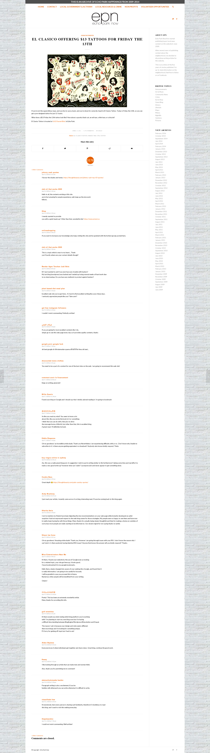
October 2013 (160, 154)
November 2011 (161, 214)
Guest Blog (159, 102)
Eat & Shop (159, 100)
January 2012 (160, 209)
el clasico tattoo (80, 136)
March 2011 (159, 235)
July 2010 (158, 256)
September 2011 (161, 219)
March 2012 (159, 204)
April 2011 (159, 232)
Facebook (162, 75)
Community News (161, 94)
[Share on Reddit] (110, 148)
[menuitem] (41, 7)
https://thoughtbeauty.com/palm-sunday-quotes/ (70, 482)
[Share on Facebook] (43, 148)
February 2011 (160, 238)
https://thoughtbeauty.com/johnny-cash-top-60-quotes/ (83, 178)
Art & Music (159, 92)
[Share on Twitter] (65, 148)
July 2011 (158, 224)
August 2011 (160, 222)
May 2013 (159, 167)
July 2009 (158, 287)
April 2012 (159, 201)
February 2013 (160, 175)
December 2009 (161, 274)
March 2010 (159, 266)
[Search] (172, 7)
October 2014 (160, 136)
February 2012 (160, 206)
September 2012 (161, 188)
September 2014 (161, 139)
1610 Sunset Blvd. (59, 121)
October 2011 (160, 217)
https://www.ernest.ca (92, 219)
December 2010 (161, 243)
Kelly (100, 131)
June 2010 (159, 258)
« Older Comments (37, 169)
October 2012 (160, 185)
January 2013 (160, 178)
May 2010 (159, 261)
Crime (157, 97)
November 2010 (161, 245)
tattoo (103, 136)
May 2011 (159, 230)
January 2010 (160, 271)
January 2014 (160, 149)
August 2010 (160, 253)
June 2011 (159, 227)
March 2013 (159, 172)
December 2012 (161, 180)
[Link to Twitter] (173, 19)
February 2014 (160, 146)
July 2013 (158, 162)
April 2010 (159, 264)
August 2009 (160, 284)
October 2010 (160, 248)
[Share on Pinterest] (87, 148)
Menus (157, 113)
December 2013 (161, 152)
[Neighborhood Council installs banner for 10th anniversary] (2, 376)
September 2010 (161, 251)
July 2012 (158, 193)
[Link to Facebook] (177, 19)
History (158, 105)
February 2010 (160, 269)
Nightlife (158, 115)
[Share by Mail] (132, 148)
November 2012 (161, 183)
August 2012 (160, 191)
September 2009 (161, 282)
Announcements (87, 35)
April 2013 (159, 170)
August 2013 (160, 159)
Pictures (158, 120)
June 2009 (159, 290)
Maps (157, 110)
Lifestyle (158, 107)
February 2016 (160, 133)
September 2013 (161, 157)
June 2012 (159, 196)
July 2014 (158, 141)
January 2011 (160, 240)
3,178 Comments (88, 131)
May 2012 (159, 198)
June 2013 (159, 165)
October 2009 (160, 279)
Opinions (158, 118)
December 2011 (161, 211)
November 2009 (161, 277)
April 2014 (159, 144)
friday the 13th (94, 136)
